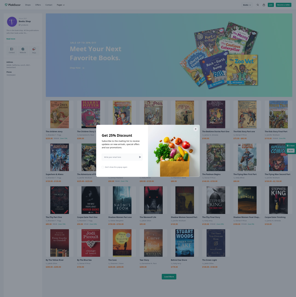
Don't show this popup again (116, 167)
